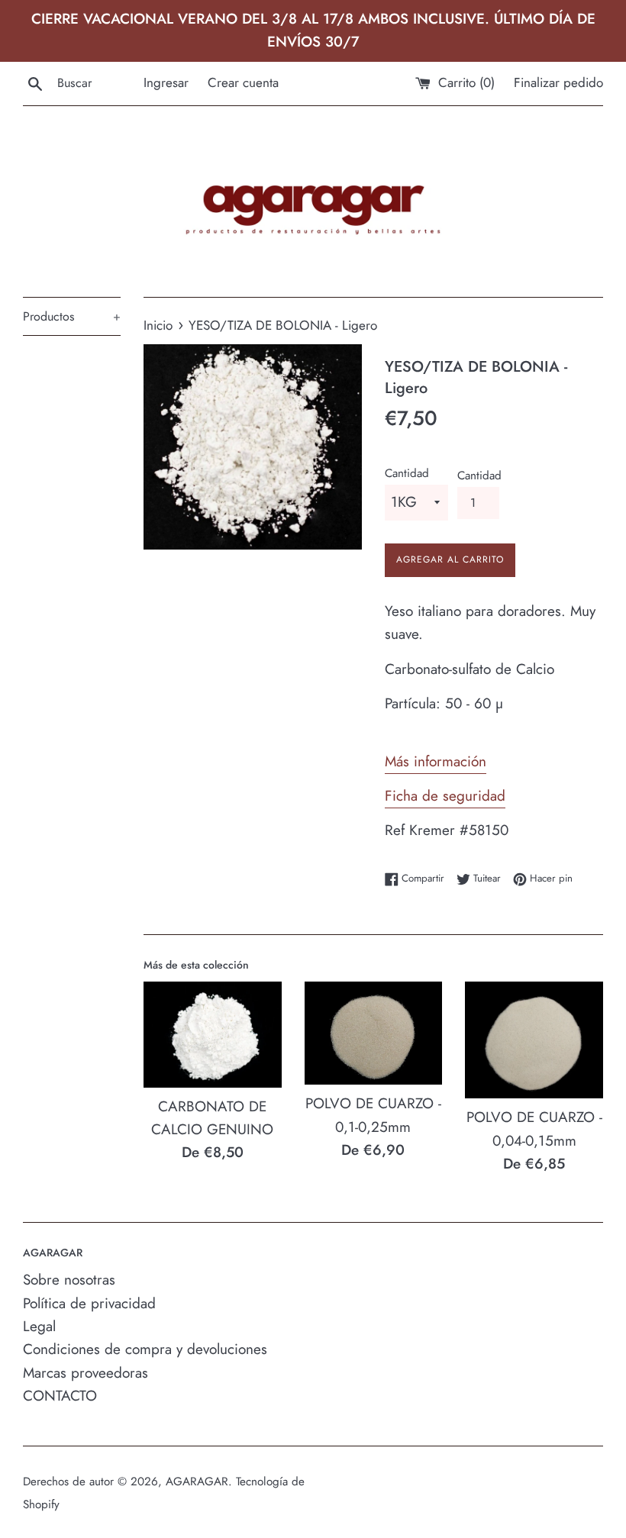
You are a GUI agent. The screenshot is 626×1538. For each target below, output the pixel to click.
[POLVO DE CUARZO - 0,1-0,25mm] (374, 1033)
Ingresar (166, 82)
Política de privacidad (89, 1303)
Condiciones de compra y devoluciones (145, 1349)
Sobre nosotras (69, 1279)
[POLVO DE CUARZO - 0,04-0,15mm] (534, 1040)
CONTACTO (60, 1395)
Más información (435, 761)
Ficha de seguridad (445, 795)
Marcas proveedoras (85, 1372)
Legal (39, 1326)
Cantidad (407, 473)
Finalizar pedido (558, 82)
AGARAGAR (197, 1481)
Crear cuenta (243, 82)
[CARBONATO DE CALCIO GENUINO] (213, 1035)
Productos (72, 316)
